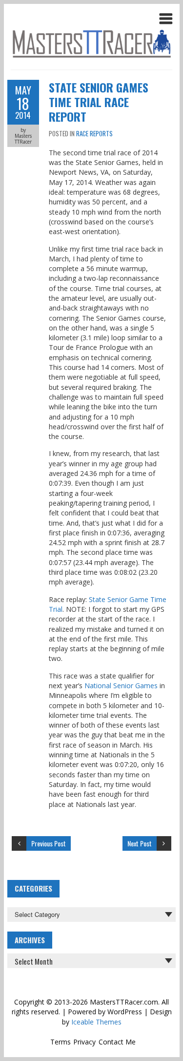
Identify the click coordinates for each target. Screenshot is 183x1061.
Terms (60, 1041)
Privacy (84, 1041)
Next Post (139, 843)
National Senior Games (121, 685)
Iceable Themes (96, 1021)
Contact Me (117, 1041)
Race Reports (94, 133)
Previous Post (48, 843)
